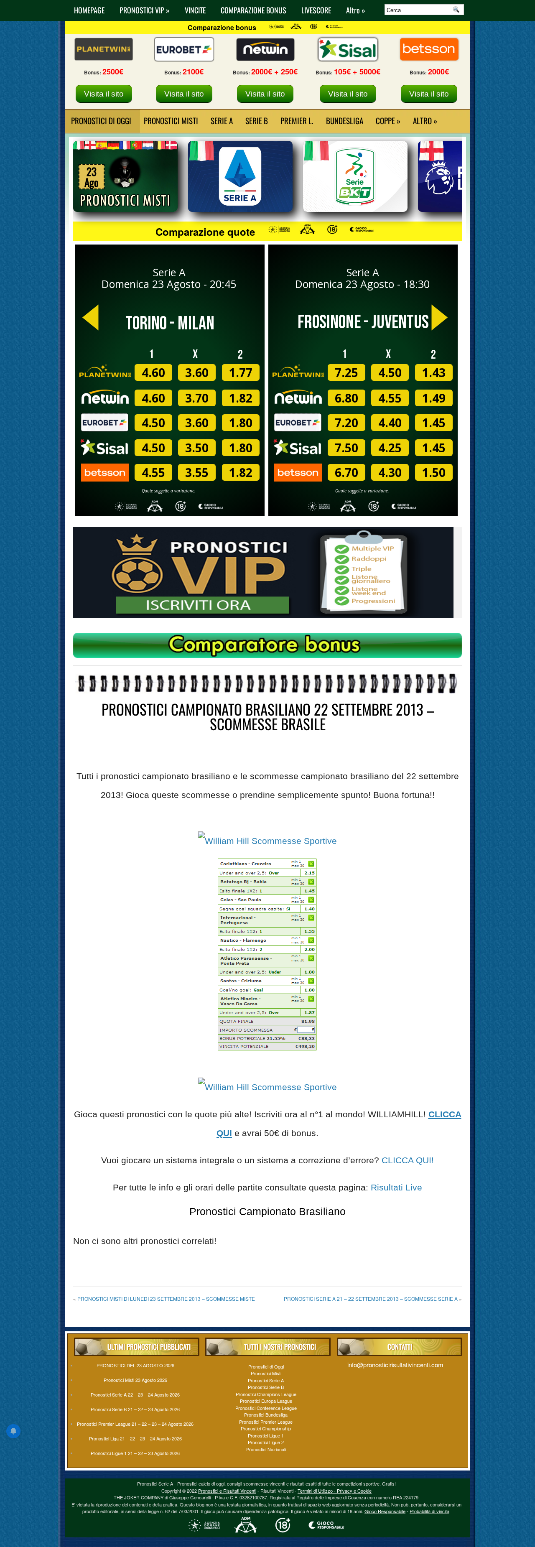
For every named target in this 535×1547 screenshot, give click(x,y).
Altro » (355, 10)
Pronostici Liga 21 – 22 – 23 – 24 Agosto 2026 (135, 1438)
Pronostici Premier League (266, 1421)
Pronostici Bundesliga (266, 1414)
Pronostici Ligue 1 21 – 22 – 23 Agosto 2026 (135, 1453)
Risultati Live (396, 1187)
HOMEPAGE (89, 10)
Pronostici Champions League (266, 1394)
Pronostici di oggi (101, 120)
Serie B (256, 120)
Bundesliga (344, 120)
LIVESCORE (316, 10)
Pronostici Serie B (266, 1387)
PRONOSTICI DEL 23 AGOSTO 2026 (135, 1365)
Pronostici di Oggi (266, 1366)
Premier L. (296, 120)
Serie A (222, 120)
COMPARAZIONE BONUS (253, 10)
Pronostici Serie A (266, 1380)
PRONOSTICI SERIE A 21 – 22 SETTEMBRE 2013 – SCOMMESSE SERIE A (371, 1298)
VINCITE (195, 10)
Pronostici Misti (171, 120)
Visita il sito (104, 93)
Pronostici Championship (266, 1428)
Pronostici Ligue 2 (266, 1442)
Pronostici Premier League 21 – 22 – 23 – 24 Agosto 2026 (135, 1423)
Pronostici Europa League (266, 1400)
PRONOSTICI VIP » (145, 10)
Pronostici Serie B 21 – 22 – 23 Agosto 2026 (135, 1409)
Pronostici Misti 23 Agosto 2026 (135, 1379)
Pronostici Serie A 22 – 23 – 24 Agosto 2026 (135, 1394)
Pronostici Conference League (266, 1407)
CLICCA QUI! (408, 1160)
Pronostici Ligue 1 (266, 1435)
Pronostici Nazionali (266, 1449)
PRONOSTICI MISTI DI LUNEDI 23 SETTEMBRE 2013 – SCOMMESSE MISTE (166, 1298)
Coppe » (388, 120)
